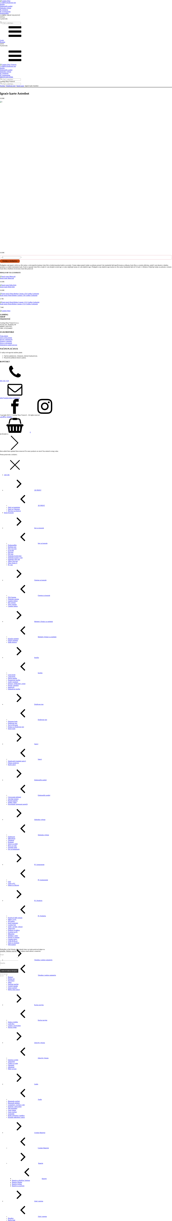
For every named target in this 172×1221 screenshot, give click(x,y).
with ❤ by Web (6, 417)
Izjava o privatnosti (6, 343)
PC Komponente (5, 11)
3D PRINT (41, 505)
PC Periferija (4, 10)
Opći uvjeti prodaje (6, 338)
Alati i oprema (42, 1216)
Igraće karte (20, 86)
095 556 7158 (4, 381)
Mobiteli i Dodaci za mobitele (47, 637)
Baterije (44, 1179)
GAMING (3, 2)
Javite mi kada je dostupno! (9, 971)
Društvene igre (11, 2)
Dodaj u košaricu (9, 261)
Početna (2, 86)
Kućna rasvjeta (42, 1020)
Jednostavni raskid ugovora (8, 345)
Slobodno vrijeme (5, 8)
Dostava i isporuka (6, 341)
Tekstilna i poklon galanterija (47, 975)
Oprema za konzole (44, 595)
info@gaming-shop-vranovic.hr (10, 398)
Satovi (40, 759)
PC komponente (5, 75)
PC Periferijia (4, 73)
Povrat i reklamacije (6, 339)
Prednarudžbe (4, 13)
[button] (15, 471)
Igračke (2, 4)
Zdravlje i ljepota (43, 1058)
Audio (40, 1099)
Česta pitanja (4, 336)
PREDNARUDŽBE (6, 77)
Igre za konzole (42, 543)
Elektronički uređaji (6, 6)
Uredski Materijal (43, 1148)
